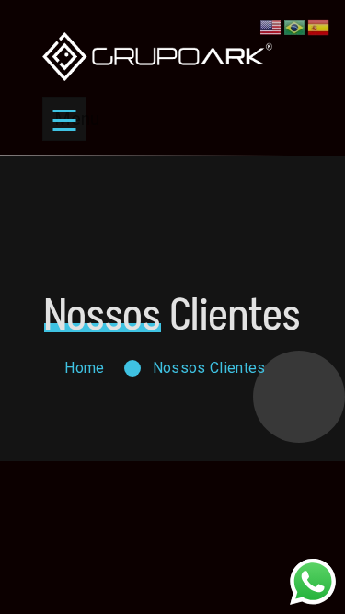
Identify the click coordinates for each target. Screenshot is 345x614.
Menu (70, 119)
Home (84, 368)
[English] (271, 26)
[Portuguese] (295, 26)
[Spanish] (319, 26)
